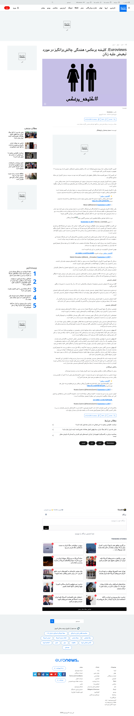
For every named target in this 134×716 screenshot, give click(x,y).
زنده (7, 8)
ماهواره (74, 643)
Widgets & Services (93, 689)
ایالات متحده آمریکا (61, 638)
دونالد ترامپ (75, 638)
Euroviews (110, 443)
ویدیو (48, 8)
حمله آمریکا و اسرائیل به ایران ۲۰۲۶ (56, 633)
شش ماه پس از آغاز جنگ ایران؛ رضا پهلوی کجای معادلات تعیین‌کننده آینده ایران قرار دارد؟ (89, 430)
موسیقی (67, 647)
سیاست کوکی (79, 679)
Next (76, 8)
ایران (113, 45)
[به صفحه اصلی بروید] (123, 8)
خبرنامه (61, 680)
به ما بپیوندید (95, 681)
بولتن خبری (96, 673)
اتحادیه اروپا (46, 643)
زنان (92, 443)
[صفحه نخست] (126, 45)
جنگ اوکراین (87, 638)
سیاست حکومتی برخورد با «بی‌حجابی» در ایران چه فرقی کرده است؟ (96, 425)
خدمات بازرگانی (79, 673)
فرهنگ (70, 8)
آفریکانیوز (96, 692)
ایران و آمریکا (46, 638)
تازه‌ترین (112, 8)
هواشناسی (96, 676)
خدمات (97, 667)
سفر (82, 8)
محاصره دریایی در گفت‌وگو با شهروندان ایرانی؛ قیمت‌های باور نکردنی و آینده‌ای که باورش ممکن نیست (88, 435)
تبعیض (83, 443)
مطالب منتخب (30, 129)
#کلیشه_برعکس (105, 196)
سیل (65, 643)
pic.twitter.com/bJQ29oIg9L (102, 400)
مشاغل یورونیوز (79, 687)
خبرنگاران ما (113, 697)
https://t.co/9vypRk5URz (100, 201)
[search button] (52, 2)
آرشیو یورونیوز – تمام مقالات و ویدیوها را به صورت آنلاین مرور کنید (110, 702)
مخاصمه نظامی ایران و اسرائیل (79, 633)
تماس (81, 684)
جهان (100, 8)
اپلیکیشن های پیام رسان (93, 687)
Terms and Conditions (76, 676)
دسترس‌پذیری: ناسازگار (77, 689)
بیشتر (81, 667)
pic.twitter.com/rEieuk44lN (84, 253)
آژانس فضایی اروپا (86, 643)
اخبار (122, 45)
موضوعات (113, 667)
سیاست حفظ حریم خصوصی (75, 681)
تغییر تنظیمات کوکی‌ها (77, 692)
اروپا (106, 8)
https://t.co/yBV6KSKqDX (96, 386)
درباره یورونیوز (79, 670)
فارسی (126, 2)
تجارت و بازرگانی (91, 8)
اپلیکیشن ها (96, 684)
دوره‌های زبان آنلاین (94, 695)
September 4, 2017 (104, 205)
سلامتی (55, 8)
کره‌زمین (63, 8)
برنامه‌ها (114, 695)
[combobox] (62, 2)
